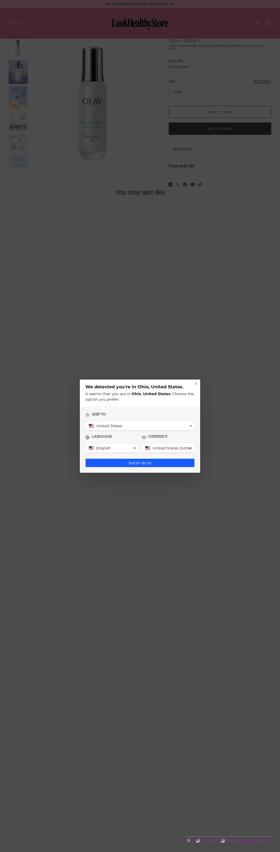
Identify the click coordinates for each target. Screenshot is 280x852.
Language (102, 436)
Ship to (99, 414)
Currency (158, 436)
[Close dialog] (196, 384)
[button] (229, 840)
